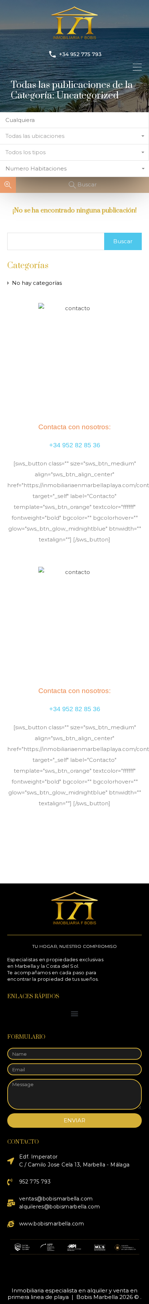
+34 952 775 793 (80, 54)
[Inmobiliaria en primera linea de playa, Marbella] (74, 38)
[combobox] (74, 136)
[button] (75, 1013)
